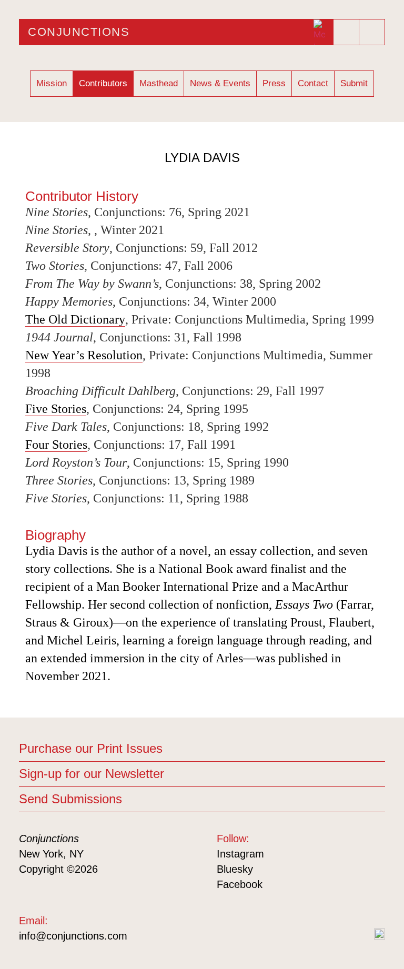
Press (274, 83)
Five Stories (55, 409)
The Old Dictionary (75, 319)
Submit (354, 83)
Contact (313, 83)
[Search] (372, 32)
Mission (51, 83)
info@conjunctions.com (73, 936)
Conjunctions (78, 31)
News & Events (220, 83)
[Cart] (346, 29)
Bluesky (235, 869)
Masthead (158, 83)
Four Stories (56, 444)
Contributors (103, 83)
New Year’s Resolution (84, 355)
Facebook (239, 884)
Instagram (240, 854)
